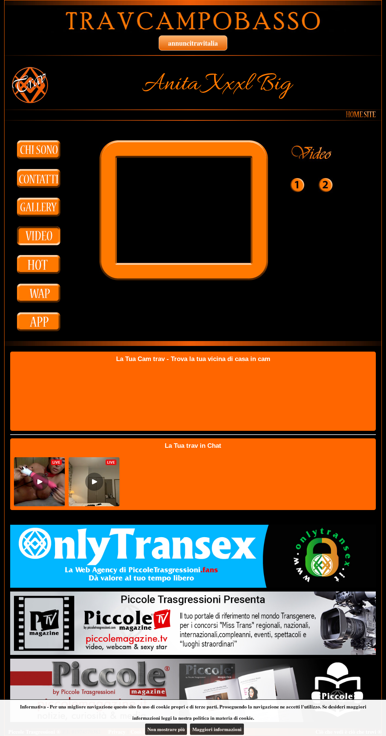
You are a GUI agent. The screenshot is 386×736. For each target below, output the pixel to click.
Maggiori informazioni (217, 729)
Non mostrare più (166, 729)
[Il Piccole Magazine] (193, 690)
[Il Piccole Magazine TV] (193, 623)
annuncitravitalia (193, 43)
